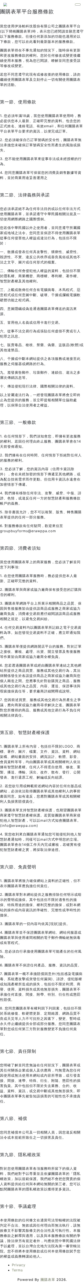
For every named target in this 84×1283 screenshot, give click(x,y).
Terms (17, 1270)
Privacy (18, 1265)
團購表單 (47, 1279)
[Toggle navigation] (78, 4)
